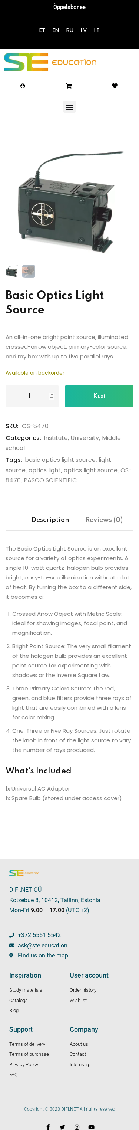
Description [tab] (50, 520)
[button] (69, 107)
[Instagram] (77, 1127)
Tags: (14, 460)
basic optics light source (60, 460)
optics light (45, 470)
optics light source (91, 470)
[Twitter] (62, 1127)
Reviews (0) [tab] (104, 520)
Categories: (23, 438)
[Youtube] (91, 1127)
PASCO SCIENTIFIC (50, 480)
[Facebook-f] (48, 1127)
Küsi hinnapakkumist (99, 400)
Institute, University (71, 438)
